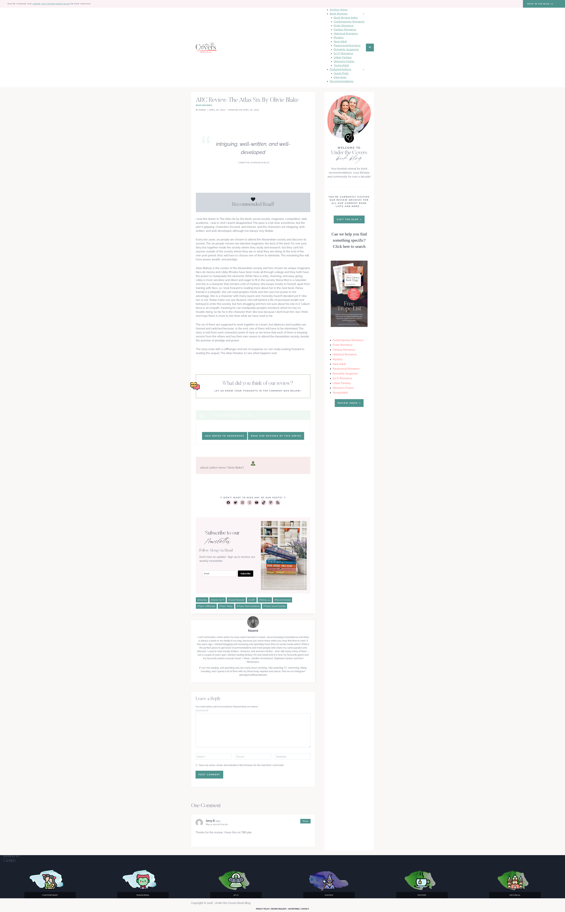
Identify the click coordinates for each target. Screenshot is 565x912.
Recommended (282, 600)
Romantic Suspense (346, 49)
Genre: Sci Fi (217, 600)
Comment (203, 710)
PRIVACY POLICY (263, 909)
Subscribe (245, 573)
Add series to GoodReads (224, 435)
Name (201, 756)
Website (281, 756)
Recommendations (342, 81)
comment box (279, 390)
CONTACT (305, 909)
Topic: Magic (226, 606)
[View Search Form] (370, 47)
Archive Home (339, 9)
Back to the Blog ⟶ (540, 4)
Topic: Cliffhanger (206, 606)
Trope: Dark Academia (248, 606)
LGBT (251, 600)
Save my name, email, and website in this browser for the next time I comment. (241, 765)
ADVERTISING (294, 909)
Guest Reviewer (236, 600)
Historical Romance (346, 33)
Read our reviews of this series (276, 435)
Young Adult (341, 65)
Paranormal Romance (347, 45)
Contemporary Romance (349, 21)
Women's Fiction (343, 387)
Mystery (339, 37)
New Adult (340, 41)
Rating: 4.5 (264, 600)
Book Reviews (204, 105)
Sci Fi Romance (343, 53)
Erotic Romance (344, 25)
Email (241, 756)
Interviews (340, 77)
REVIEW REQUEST (278, 909)
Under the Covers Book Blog (51, 4)
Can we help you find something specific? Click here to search (349, 240)
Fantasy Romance (345, 29)
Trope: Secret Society (274, 606)
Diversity (202, 600)
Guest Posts (341, 73)
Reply (305, 821)
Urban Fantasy (343, 57)
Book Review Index (346, 17)
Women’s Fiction (344, 61)
